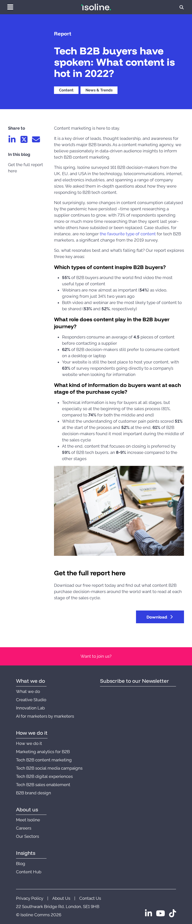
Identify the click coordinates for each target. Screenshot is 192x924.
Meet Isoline (28, 819)
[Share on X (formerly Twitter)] (24, 139)
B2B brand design (33, 792)
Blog (20, 863)
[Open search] (181, 7)
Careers (23, 828)
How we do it (29, 743)
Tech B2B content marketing (44, 759)
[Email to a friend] (36, 139)
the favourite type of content (128, 233)
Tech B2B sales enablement (43, 784)
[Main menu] (10, 7)
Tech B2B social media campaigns (49, 768)
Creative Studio (31, 699)
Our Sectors (27, 836)
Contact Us (90, 898)
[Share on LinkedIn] (12, 139)
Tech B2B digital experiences (44, 776)
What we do (28, 691)
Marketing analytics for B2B (43, 751)
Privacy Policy (29, 898)
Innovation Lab (30, 707)
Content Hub (28, 871)
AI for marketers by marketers (45, 716)
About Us (61, 898)
